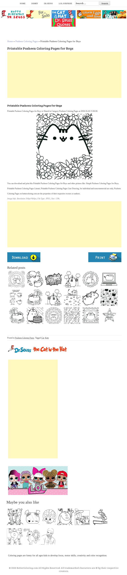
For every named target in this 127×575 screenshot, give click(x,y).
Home (22, 3)
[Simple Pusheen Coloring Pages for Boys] (35, 297)
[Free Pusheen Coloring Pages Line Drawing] (16, 315)
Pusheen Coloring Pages (26, 41)
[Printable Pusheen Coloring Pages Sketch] (91, 279)
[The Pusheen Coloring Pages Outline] (53, 279)
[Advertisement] (64, 75)
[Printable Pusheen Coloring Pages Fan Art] (72, 315)
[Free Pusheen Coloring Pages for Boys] (53, 297)
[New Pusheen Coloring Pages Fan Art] (35, 315)
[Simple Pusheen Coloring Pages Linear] (72, 279)
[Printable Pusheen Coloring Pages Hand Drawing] (91, 297)
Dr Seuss (48, 3)
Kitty (47, 338)
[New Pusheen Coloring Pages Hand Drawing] (109, 315)
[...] (16, 517)
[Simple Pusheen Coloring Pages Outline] (72, 297)
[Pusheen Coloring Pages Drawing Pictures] (109, 297)
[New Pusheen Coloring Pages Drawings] (16, 297)
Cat (42, 338)
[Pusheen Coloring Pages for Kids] (91, 315)
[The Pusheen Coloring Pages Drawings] (109, 279)
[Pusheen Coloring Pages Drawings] (35, 279)
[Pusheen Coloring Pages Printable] (53, 315)
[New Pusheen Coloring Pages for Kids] (16, 279)
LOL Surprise (65, 3)
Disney (34, 3)
